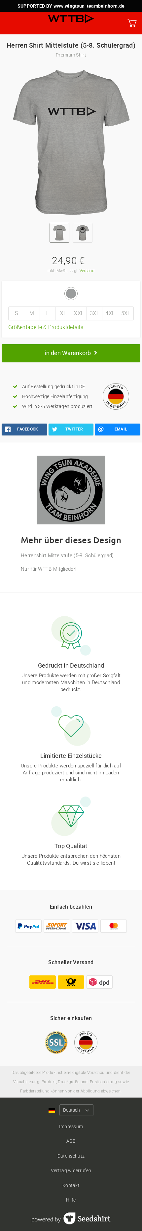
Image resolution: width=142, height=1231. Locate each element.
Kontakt (71, 1185)
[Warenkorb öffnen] (132, 23)
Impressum (71, 1126)
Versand (87, 270)
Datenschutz (71, 1156)
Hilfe (71, 1200)
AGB (71, 1141)
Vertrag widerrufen (71, 1170)
